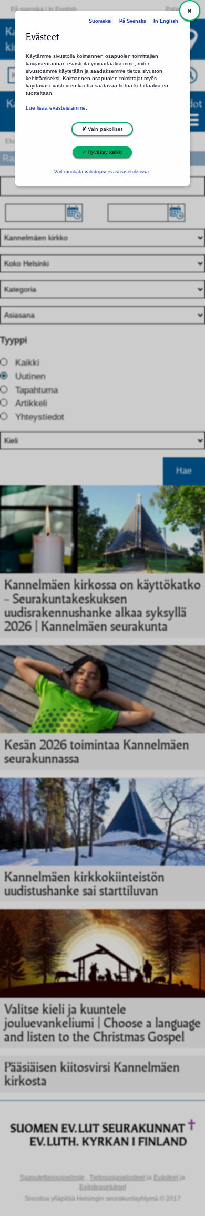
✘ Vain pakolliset (102, 129)
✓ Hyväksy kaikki (102, 152)
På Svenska (132, 21)
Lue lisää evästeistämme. (56, 108)
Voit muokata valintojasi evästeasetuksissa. (102, 171)
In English (165, 21)
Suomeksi (100, 21)
